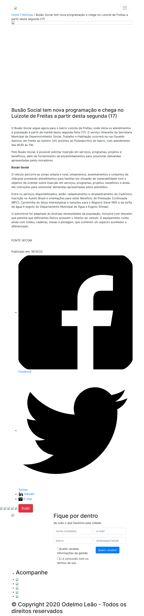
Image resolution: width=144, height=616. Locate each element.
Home (15, 14)
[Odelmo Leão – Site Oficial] (15, 8)
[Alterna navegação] (125, 7)
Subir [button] (25, 508)
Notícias (27, 14)
